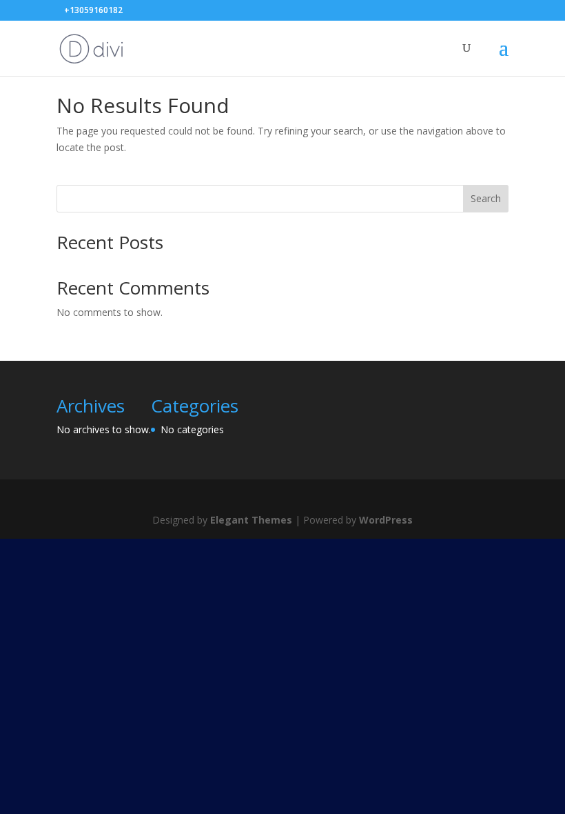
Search (486, 198)
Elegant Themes (251, 519)
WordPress (386, 519)
